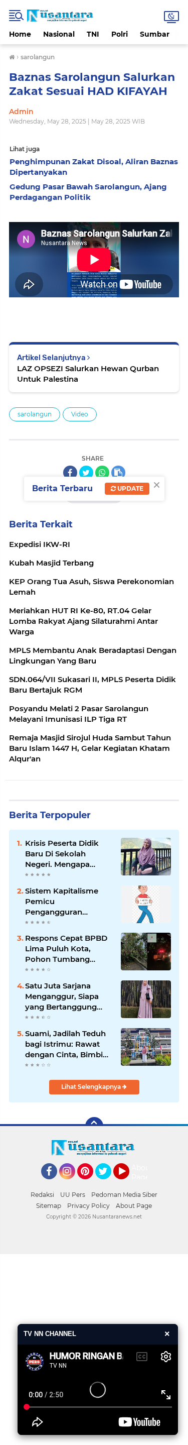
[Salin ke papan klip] (118, 473)
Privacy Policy (88, 1205)
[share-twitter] (86, 473)
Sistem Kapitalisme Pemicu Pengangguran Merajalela (61, 901)
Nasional (59, 34)
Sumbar (154, 34)
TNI (93, 34)
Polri (119, 34)
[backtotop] (94, 1126)
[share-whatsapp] (102, 473)
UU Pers (72, 1194)
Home (20, 34)
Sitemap (48, 1205)
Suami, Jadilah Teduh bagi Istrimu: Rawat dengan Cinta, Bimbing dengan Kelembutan (69, 1044)
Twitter (107, 1183)
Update (129, 488)
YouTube (128, 1183)
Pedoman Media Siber (124, 1194)
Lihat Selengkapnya (91, 1086)
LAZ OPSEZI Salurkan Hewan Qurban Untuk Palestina (88, 374)
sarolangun (35, 414)
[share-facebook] (70, 473)
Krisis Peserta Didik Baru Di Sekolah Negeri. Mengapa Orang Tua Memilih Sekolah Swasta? (62, 853)
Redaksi (42, 1194)
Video (79, 414)
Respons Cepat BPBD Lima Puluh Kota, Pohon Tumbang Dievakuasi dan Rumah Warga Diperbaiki (66, 948)
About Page (142, 1172)
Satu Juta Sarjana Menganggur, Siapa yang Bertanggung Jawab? (62, 996)
